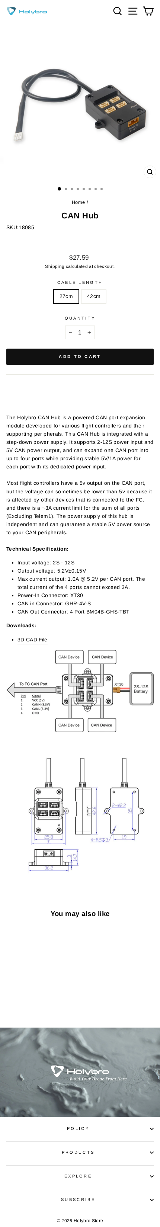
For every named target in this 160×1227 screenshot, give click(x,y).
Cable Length (80, 282)
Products (78, 1152)
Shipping (54, 266)
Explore (78, 1176)
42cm (93, 296)
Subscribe (78, 1199)
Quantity (80, 318)
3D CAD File (32, 640)
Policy (78, 1128)
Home (78, 202)
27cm (66, 296)
